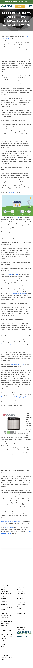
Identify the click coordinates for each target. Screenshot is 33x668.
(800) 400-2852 (23, 2)
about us (3, 645)
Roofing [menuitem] (3, 587)
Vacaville (28, 531)
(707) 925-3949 (5, 602)
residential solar (23, 41)
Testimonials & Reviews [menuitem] (6, 653)
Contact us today (6, 344)
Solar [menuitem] (2, 583)
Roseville (3, 533)
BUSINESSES (20, 598)
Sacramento (4, 604)
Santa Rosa (4, 612)
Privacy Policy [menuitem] (20, 629)
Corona (3, 640)
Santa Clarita (4, 633)
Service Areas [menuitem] (4, 649)
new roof (10, 275)
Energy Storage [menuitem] (4, 585)
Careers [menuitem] (2, 659)
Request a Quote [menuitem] (21, 627)
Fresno (2, 620)
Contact (19, 623)
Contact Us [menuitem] (20, 625)
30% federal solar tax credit (18, 293)
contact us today (9, 527)
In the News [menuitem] (20, 619)
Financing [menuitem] (3, 589)
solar (17, 275)
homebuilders (21, 614)
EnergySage (16, 218)
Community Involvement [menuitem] (7, 657)
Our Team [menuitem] (3, 651)
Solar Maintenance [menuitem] (21, 585)
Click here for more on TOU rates (10, 521)
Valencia (9, 533)
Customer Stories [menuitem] (21, 593)
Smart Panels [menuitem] (20, 591)
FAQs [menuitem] (18, 596)
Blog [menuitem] (18, 621)
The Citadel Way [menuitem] (5, 647)
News (18, 617)
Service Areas (5, 591)
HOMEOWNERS (21, 581)
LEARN (2, 581)
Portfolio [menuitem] (19, 609)
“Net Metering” (12, 192)
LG (27, 432)
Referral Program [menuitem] (5, 655)
